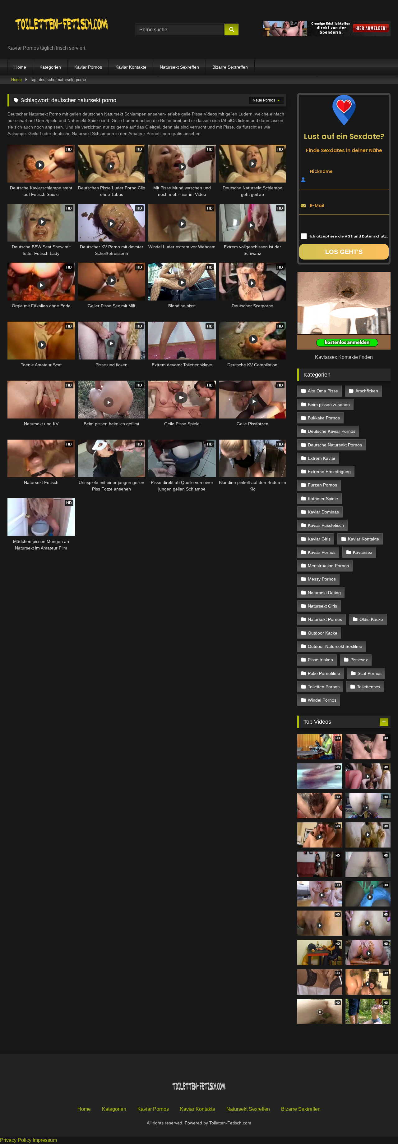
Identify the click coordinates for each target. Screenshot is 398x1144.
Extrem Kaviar (322, 458)
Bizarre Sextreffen (230, 67)
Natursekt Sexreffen (179, 67)
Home (20, 67)
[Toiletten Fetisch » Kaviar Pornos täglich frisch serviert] (61, 24)
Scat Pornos (370, 673)
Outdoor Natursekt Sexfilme (335, 646)
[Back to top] (379, 1125)
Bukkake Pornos (324, 417)
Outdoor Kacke (322, 633)
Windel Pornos (322, 700)
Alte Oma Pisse (323, 390)
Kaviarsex (362, 552)
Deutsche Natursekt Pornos (335, 444)
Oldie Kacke (371, 619)
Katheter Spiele (323, 498)
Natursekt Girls (322, 606)
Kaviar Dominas (323, 511)
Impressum (45, 1140)
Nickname (321, 171)
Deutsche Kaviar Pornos (331, 431)
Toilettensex (368, 686)
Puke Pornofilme (324, 673)
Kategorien (50, 67)
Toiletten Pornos (324, 686)
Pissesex (359, 659)
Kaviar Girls (319, 538)
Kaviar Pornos (88, 67)
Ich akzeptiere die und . (349, 236)
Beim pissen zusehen (329, 404)
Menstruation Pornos (328, 565)
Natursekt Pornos (325, 619)
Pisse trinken (320, 659)
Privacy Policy (15, 1140)
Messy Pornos (322, 579)
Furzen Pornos (322, 484)
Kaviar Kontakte (130, 67)
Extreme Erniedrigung (329, 471)
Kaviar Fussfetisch (326, 525)
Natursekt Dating (324, 592)
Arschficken (366, 390)
